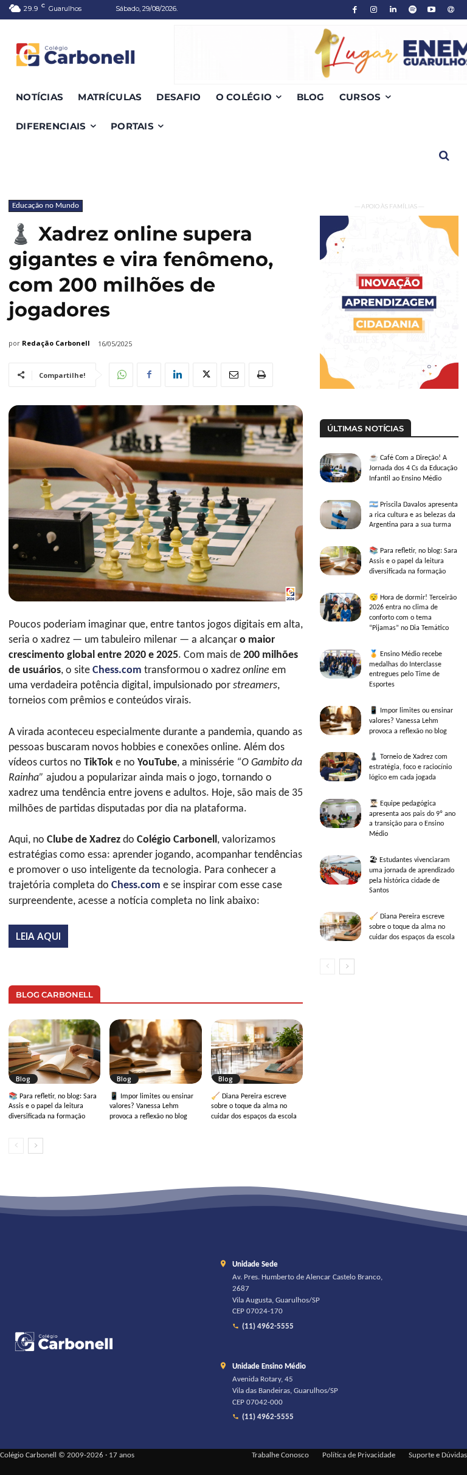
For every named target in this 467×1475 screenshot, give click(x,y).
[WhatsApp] (121, 375)
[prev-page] (16, 1146)
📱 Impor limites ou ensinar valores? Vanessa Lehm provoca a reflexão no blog (151, 1107)
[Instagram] (374, 10)
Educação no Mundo (45, 206)
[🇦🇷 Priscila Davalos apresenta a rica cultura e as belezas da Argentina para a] (340, 514)
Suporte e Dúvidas (438, 1455)
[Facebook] (354, 10)
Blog (23, 1079)
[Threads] (450, 10)
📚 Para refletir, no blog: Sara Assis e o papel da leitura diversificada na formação (53, 1107)
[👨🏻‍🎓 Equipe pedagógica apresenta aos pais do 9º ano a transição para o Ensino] (340, 813)
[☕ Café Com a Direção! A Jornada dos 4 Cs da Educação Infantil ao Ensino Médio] (340, 467)
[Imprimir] (261, 375)
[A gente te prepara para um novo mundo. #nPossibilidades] (91, 54)
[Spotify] (412, 10)
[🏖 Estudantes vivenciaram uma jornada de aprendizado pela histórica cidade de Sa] (340, 870)
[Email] (233, 375)
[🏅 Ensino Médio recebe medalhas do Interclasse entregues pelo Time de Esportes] (340, 664)
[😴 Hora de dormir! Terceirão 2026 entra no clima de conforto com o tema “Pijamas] (340, 607)
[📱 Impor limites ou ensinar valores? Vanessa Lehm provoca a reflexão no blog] (155, 1051)
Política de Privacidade (358, 1455)
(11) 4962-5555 (268, 1326)
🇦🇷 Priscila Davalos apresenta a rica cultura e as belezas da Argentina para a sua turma (413, 515)
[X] (205, 375)
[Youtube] (432, 10)
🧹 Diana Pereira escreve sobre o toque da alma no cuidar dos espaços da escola (254, 1107)
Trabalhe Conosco (280, 1455)
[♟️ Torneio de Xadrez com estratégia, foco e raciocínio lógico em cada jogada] (340, 766)
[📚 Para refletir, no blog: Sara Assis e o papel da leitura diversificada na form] (54, 1051)
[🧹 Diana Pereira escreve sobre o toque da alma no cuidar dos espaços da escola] (257, 1051)
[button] (444, 156)
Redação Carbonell (56, 342)
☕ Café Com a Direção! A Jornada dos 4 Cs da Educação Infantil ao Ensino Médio (413, 468)
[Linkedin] (393, 10)
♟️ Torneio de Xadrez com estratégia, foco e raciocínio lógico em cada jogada (410, 767)
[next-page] (35, 1146)
